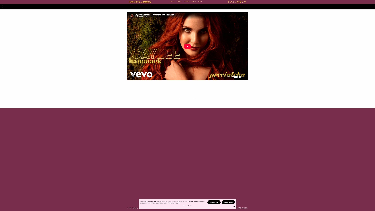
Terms (134, 208)
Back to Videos (187, 99)
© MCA (129, 208)
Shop (200, 1)
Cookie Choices (242, 208)
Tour (194, 1)
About (171, 1)
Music (179, 1)
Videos (186, 1)
